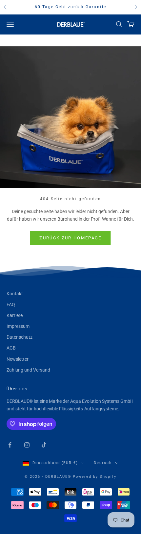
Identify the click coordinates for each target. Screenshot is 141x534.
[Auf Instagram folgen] (27, 445)
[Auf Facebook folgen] (10, 445)
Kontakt (15, 293)
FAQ (11, 304)
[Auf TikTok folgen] (44, 445)
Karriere (15, 315)
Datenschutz (19, 337)
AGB (11, 348)
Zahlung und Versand (28, 370)
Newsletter (18, 359)
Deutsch (103, 463)
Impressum (18, 326)
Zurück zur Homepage (70, 237)
